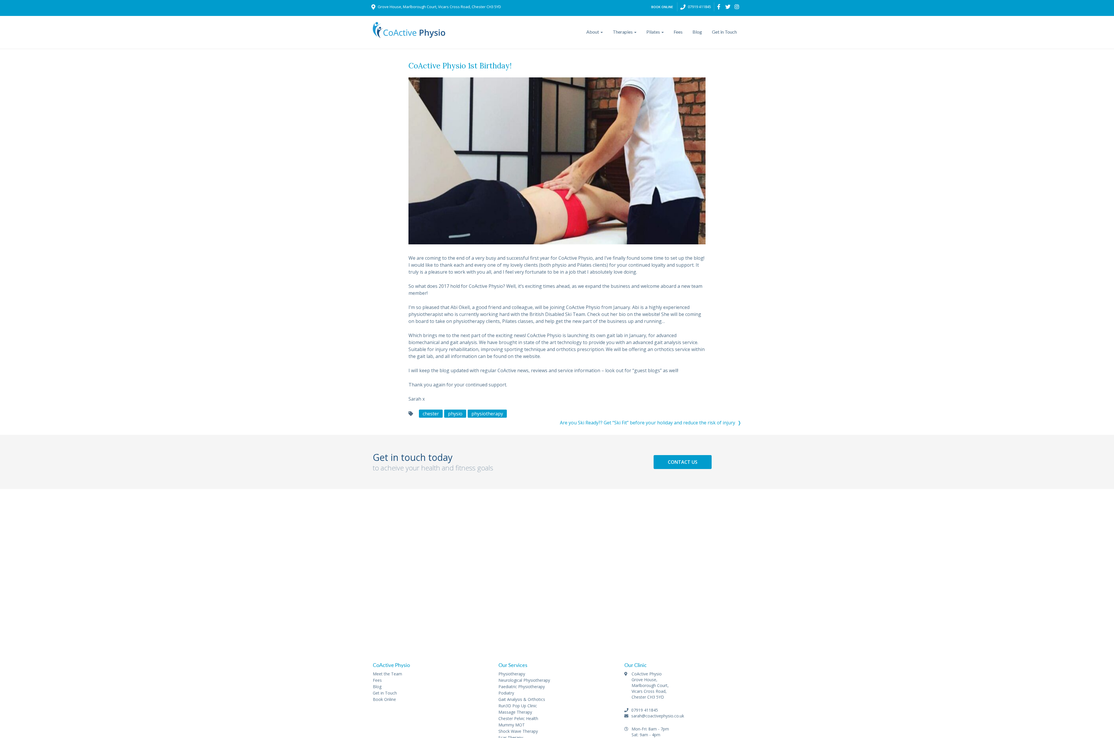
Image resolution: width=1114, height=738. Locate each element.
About (593, 31)
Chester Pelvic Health (518, 718)
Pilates (653, 31)
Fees (678, 31)
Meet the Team (387, 674)
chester (431, 413)
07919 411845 (699, 6)
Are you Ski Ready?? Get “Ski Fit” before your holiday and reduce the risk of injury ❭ (650, 422)
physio (455, 413)
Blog (697, 31)
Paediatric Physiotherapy (521, 686)
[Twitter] (728, 6)
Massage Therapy (515, 712)
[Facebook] (719, 6)
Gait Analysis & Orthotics (521, 699)
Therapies (623, 31)
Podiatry (506, 693)
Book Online (662, 7)
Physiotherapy (511, 674)
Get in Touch (724, 31)
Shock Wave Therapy (518, 731)
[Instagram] (737, 6)
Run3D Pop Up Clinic (517, 705)
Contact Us (682, 462)
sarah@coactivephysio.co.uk (657, 716)
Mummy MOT (511, 725)
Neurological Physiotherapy (524, 680)
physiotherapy (487, 413)
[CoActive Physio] (409, 33)
